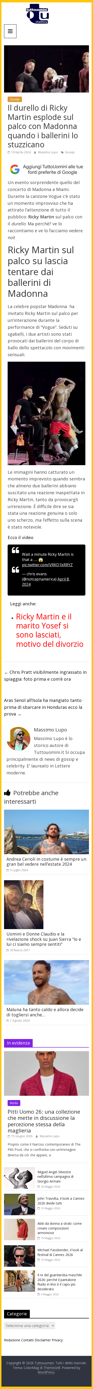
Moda (14, 1103)
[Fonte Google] (46, 169)
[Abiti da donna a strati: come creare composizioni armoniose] (19, 1221)
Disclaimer (43, 1340)
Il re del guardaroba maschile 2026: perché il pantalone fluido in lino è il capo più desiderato (59, 1282)
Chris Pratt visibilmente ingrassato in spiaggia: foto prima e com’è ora (45, 675)
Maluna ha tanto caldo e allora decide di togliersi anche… (44, 1012)
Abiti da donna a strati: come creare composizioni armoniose (59, 1228)
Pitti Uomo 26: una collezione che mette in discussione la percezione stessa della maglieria (44, 1121)
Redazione (12, 1340)
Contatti (27, 1340)
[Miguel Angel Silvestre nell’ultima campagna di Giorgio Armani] (19, 1170)
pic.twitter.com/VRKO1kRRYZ (47, 564)
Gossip (15, 99)
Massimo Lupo (48, 152)
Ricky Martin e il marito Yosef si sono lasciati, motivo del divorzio (49, 630)
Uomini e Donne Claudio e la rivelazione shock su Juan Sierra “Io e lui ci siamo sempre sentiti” (43, 939)
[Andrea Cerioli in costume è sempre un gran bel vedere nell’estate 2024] (46, 812)
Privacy (57, 1340)
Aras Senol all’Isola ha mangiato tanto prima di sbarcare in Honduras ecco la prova (43, 707)
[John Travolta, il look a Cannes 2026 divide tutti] (19, 1196)
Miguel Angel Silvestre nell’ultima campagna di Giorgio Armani (55, 1176)
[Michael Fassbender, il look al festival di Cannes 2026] (19, 1247)
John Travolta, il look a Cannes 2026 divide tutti (60, 1200)
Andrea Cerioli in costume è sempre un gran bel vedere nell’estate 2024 (46, 861)
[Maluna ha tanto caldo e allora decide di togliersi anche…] (46, 963)
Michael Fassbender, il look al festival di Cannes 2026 (60, 1252)
